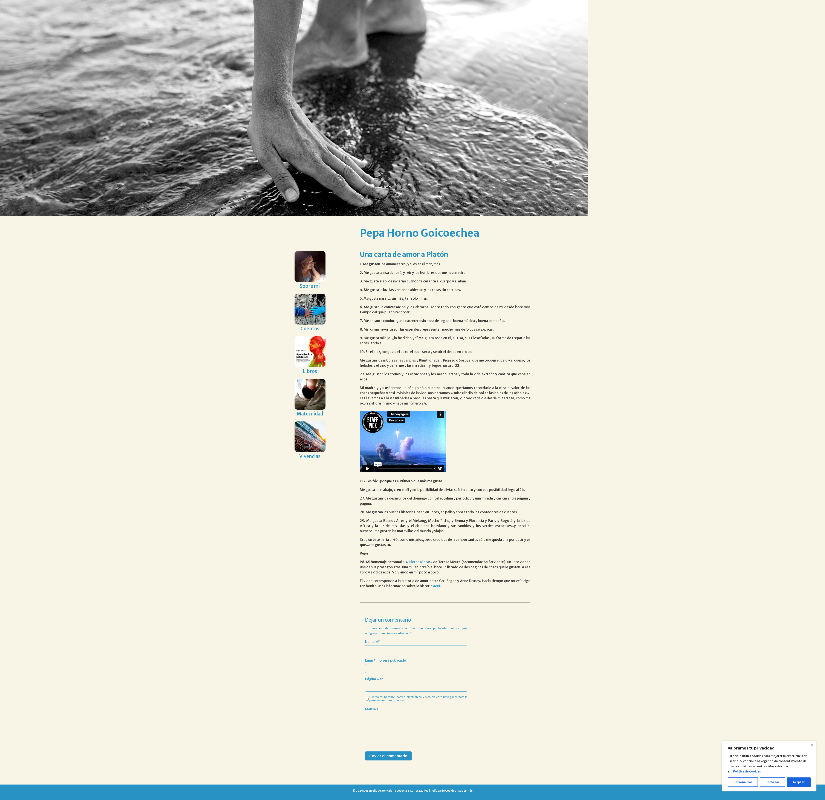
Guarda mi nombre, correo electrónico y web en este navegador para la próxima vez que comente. (418, 698)
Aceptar (799, 782)
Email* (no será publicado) (386, 660)
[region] (769, 766)
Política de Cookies (443, 790)
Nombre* (372, 641)
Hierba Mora (419, 562)
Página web (374, 679)
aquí (436, 586)
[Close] (811, 744)
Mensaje (372, 709)
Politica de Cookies (747, 771)
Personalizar (743, 782)
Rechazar (772, 782)
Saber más (465, 790)
